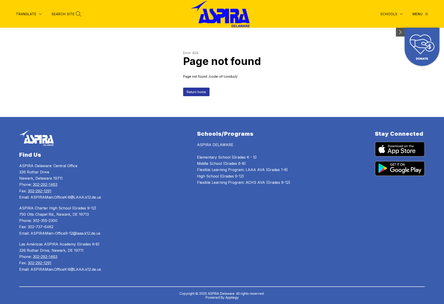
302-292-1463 (45, 184)
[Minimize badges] (400, 32)
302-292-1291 (39, 191)
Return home (196, 92)
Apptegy (232, 297)
